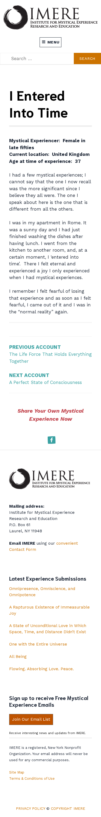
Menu (53, 42)
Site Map (16, 772)
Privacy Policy (30, 808)
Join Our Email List (31, 719)
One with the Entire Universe (38, 644)
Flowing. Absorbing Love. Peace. (41, 668)
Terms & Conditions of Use (32, 778)
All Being (18, 656)
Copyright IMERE (68, 808)
